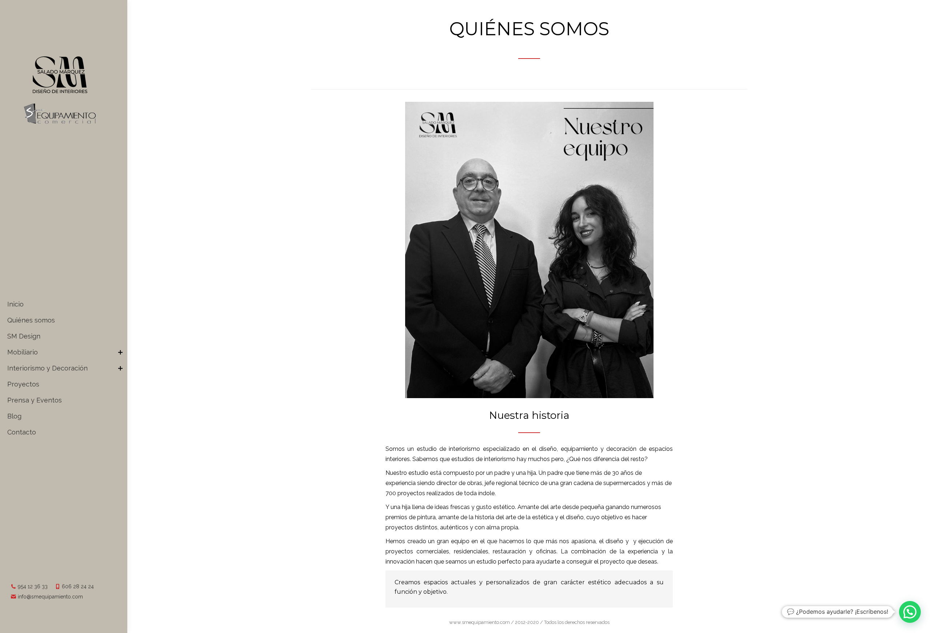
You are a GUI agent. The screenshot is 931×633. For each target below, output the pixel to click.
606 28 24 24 (78, 586)
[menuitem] (66, 304)
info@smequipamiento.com (50, 597)
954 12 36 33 (33, 586)
